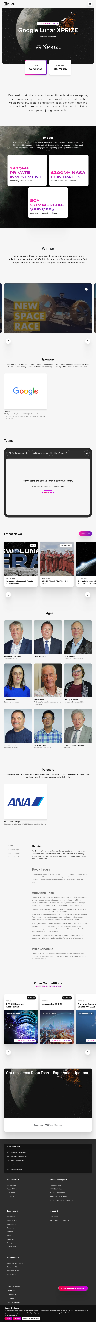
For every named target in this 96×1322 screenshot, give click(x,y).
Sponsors (10, 1228)
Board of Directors (13, 1220)
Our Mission (11, 1185)
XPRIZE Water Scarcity (58, 1196)
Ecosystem (11, 1217)
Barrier (10, 846)
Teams (9, 1243)
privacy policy (30, 1310)
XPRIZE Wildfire (56, 1189)
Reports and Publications (59, 1220)
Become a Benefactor (15, 1263)
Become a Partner (13, 1271)
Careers (11, 1298)
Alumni (9, 1235)
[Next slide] (87, 341)
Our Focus (11, 1196)
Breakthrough (13, 849)
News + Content (14, 1286)
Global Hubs (11, 1247)
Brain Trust (11, 1239)
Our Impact (54, 1217)
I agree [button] (8, 1318)
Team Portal (12, 1290)
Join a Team (11, 1274)
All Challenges (55, 1185)
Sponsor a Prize (12, 1267)
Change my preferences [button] (31, 1318)
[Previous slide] (8, 341)
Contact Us (12, 1294)
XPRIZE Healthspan (57, 1193)
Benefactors (11, 1224)
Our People (11, 1193)
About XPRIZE (12, 1189)
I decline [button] (17, 1318)
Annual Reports (14, 1302)
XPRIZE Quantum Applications (61, 1200)
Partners (10, 1232)
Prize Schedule (14, 857)
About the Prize (14, 853)
